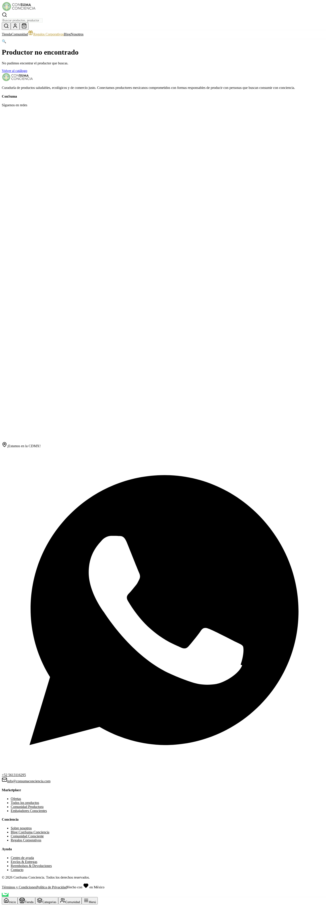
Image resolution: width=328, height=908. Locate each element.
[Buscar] (6, 26)
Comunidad (19, 34)
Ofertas (16, 799)
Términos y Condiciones (19, 887)
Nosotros (77, 34)
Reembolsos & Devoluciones (31, 866)
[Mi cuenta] (15, 26)
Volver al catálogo (14, 71)
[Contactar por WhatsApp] (5, 895)
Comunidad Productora (27, 807)
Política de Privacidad (51, 887)
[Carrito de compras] (24, 26)
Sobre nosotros (21, 828)
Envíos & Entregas (24, 862)
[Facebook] (4, 115)
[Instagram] (9, 115)
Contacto (17, 870)
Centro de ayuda (22, 858)
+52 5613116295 (14, 775)
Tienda (6, 34)
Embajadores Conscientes (29, 811)
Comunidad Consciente (27, 836)
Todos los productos (25, 803)
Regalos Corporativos (48, 34)
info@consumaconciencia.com (28, 781)
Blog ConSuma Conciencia (30, 832)
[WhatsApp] (164, 440)
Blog (67, 34)
